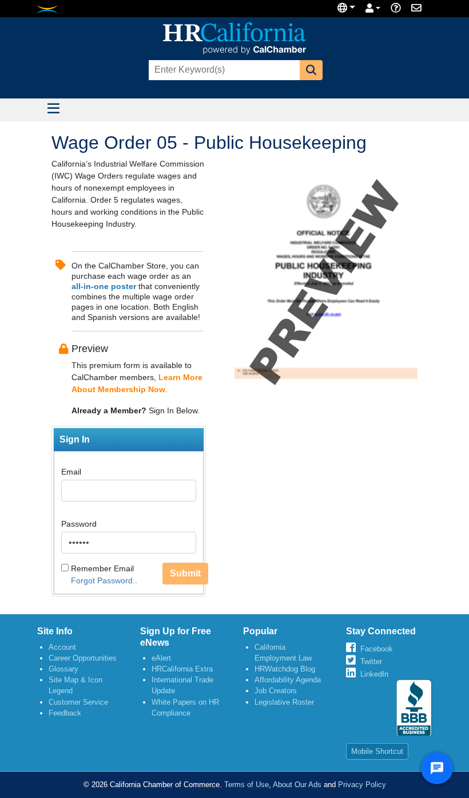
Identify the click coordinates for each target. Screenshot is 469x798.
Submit (185, 573)
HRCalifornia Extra (182, 669)
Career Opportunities (83, 658)
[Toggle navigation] (53, 109)
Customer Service (78, 702)
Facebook (376, 649)
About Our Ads (297, 784)
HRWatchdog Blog (285, 669)
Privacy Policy (362, 784)
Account (62, 647)
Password (79, 523)
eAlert (161, 658)
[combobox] (223, 70)
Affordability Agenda (288, 679)
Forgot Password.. (104, 580)
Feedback (65, 713)
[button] (311, 70)
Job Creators (276, 690)
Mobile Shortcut (377, 751)
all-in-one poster (103, 286)
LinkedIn (374, 674)
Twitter (371, 661)
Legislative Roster (284, 702)
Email (71, 471)
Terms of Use (246, 784)
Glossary (63, 669)
